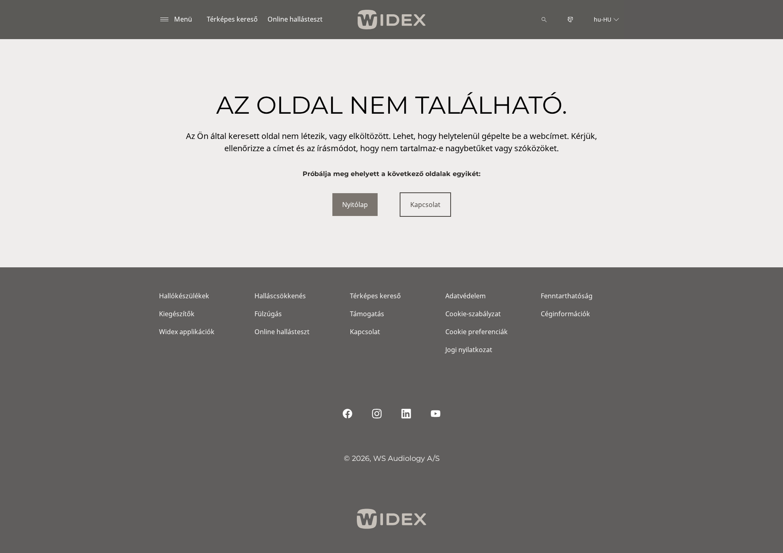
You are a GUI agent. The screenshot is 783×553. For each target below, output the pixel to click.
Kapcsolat (425, 204)
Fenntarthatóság (567, 295)
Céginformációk (565, 313)
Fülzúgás (268, 313)
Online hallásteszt (295, 19)
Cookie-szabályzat (473, 313)
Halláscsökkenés (280, 295)
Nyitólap (355, 204)
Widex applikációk (187, 331)
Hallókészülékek (184, 295)
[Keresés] (544, 19)
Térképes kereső (232, 19)
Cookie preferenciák (476, 331)
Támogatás (367, 313)
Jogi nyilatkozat (468, 349)
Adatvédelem (465, 295)
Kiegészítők (177, 313)
